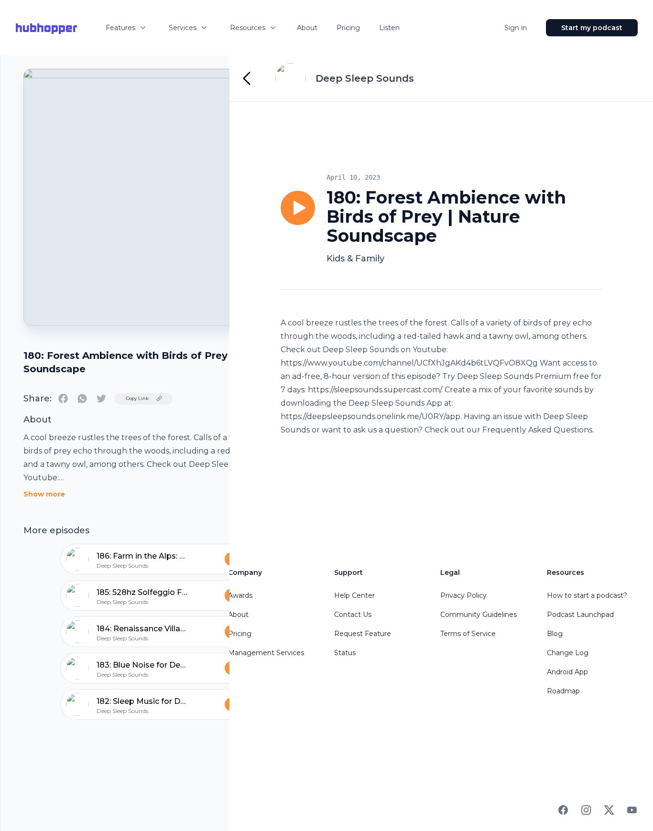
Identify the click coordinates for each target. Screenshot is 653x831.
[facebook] (63, 398)
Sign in (515, 27)
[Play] (298, 208)
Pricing (348, 27)
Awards (240, 595)
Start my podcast (591, 27)
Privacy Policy (463, 595)
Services (182, 27)
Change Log (567, 652)
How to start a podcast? (587, 595)
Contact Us (352, 614)
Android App (567, 672)
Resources (247, 27)
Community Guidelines (478, 614)
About (307, 27)
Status (345, 652)
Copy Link (137, 398)
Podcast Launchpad (580, 614)
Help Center (354, 595)
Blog (555, 633)
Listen (389, 27)
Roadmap (563, 691)
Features (120, 27)
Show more (44, 494)
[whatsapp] (82, 398)
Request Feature (362, 633)
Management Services (266, 652)
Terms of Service (468, 633)
